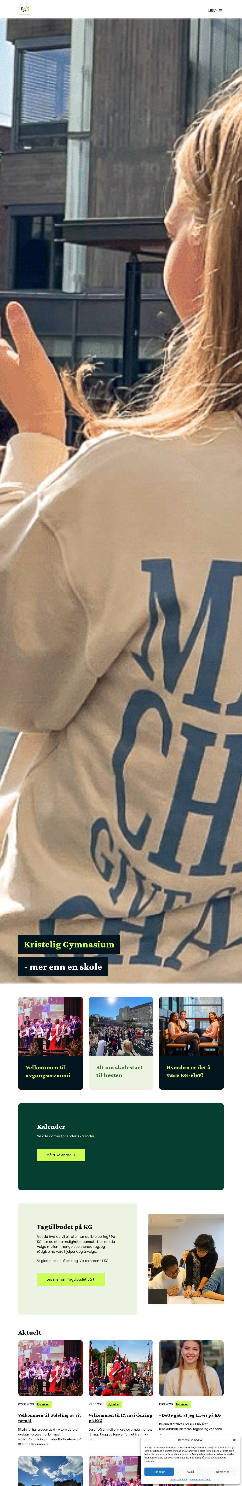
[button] (234, 1440)
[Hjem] (24, 9)
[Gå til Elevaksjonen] (186, 1259)
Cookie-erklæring (179, 1479)
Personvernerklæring (200, 1479)
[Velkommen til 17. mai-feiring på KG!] (121, 1368)
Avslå (190, 1471)
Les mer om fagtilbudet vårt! (71, 1279)
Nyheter (43, 1404)
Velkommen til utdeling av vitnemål (49, 1418)
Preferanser (221, 1471)
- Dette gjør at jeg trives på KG (190, 1415)
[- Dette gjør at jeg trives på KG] (191, 1368)
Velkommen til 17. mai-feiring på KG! (120, 1418)
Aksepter (159, 1471)
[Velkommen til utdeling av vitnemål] (50, 1368)
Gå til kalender (59, 1155)
